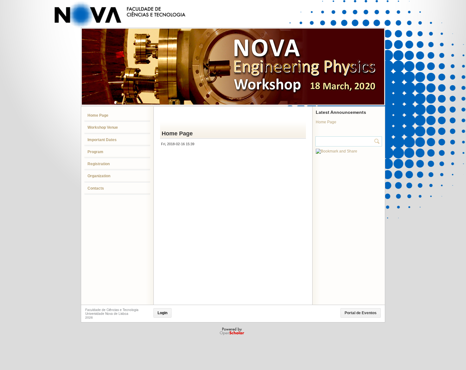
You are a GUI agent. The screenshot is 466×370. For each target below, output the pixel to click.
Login (162, 313)
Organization (98, 176)
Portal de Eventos (361, 313)
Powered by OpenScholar (232, 331)
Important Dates (102, 140)
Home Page (97, 115)
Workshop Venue (102, 127)
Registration (98, 164)
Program (95, 152)
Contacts (95, 188)
